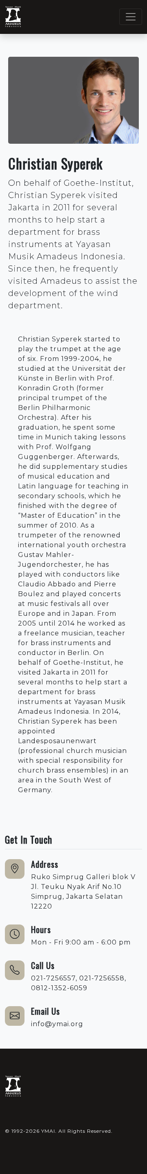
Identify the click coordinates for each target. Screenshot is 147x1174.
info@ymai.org (57, 1024)
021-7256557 (53, 978)
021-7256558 (102, 978)
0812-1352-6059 (59, 988)
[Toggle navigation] (130, 17)
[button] (10, 1116)
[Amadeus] (13, 1086)
